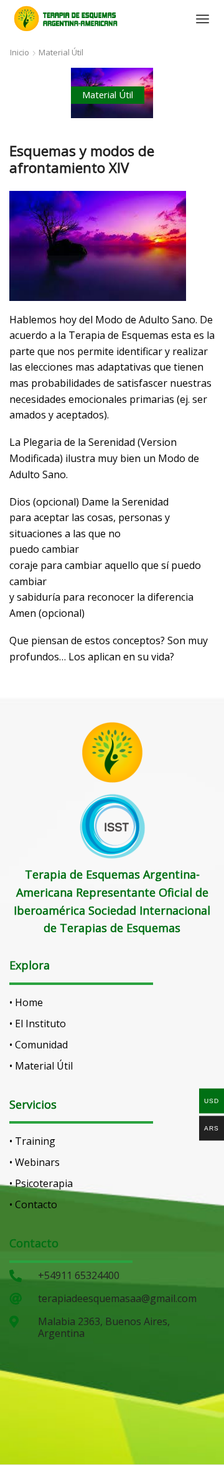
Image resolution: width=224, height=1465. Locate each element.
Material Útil (61, 52)
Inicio (19, 52)
